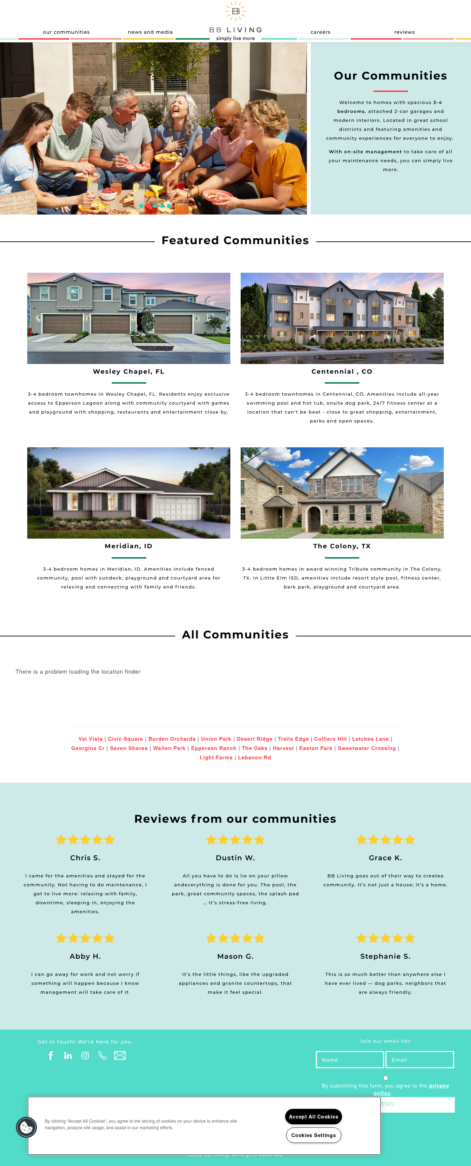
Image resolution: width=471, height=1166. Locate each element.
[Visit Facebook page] (51, 1055)
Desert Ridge (255, 738)
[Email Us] (120, 1055)
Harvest (283, 748)
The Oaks (255, 748)
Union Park (216, 738)
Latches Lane (370, 738)
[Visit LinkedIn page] (68, 1055)
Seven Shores (129, 748)
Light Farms (216, 757)
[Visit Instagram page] (85, 1055)
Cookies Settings (313, 1135)
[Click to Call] (102, 1055)
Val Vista (91, 738)
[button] (27, 1127)
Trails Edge (293, 738)
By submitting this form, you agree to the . (385, 1089)
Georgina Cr (88, 748)
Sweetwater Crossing (367, 748)
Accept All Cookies (313, 1116)
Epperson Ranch (214, 748)
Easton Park (316, 748)
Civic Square (125, 738)
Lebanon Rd (254, 757)
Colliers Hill (330, 738)
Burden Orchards (172, 738)
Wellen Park (169, 748)
